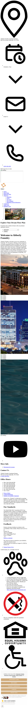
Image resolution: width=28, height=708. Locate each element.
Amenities (9, 197)
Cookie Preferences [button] (8, 494)
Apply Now (6, 205)
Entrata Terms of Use (9, 547)
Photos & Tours (7, 194)
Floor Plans (6, 193)
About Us (6, 195)
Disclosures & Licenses (9, 467)
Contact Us (6, 203)
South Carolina (19, 675)
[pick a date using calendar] (18, 230)
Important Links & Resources (13, 202)
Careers (14, 689)
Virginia (22, 674)
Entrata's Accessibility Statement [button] (11, 495)
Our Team (9, 199)
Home (5, 191)
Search (5, 231)
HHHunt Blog (14, 692)
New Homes (14, 683)
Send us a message (8, 538)
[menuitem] (15, 191)
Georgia (14, 676)
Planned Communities (14, 686)
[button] (15, 575)
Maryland (18, 674)
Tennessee (6, 675)
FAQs (8, 198)
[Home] (9, 187)
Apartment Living (14, 679)
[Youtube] (15, 460)
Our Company (10, 201)
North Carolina (12, 675)
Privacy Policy (7, 493)
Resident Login (7, 206)
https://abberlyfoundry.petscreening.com (16, 589)
